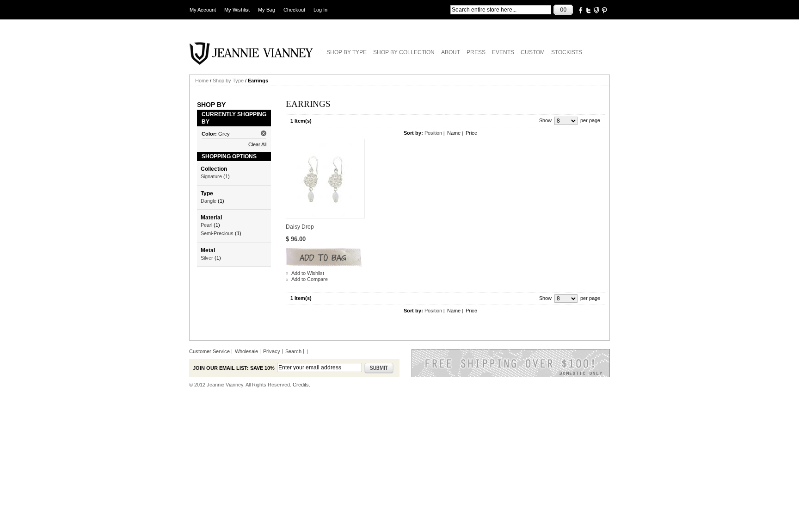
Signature (211, 176)
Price (471, 133)
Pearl (206, 225)
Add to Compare (309, 279)
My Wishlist (237, 9)
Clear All (257, 144)
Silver (207, 258)
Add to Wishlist (307, 273)
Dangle (208, 201)
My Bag (266, 9)
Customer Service (209, 351)
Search (293, 351)
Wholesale (246, 351)
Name (454, 133)
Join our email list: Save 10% (234, 368)
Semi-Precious (217, 233)
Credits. (301, 384)
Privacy (271, 351)
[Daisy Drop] (325, 178)
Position (433, 133)
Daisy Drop (300, 227)
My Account (203, 9)
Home (202, 80)
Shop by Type (228, 80)
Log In (320, 9)
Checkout (294, 9)
